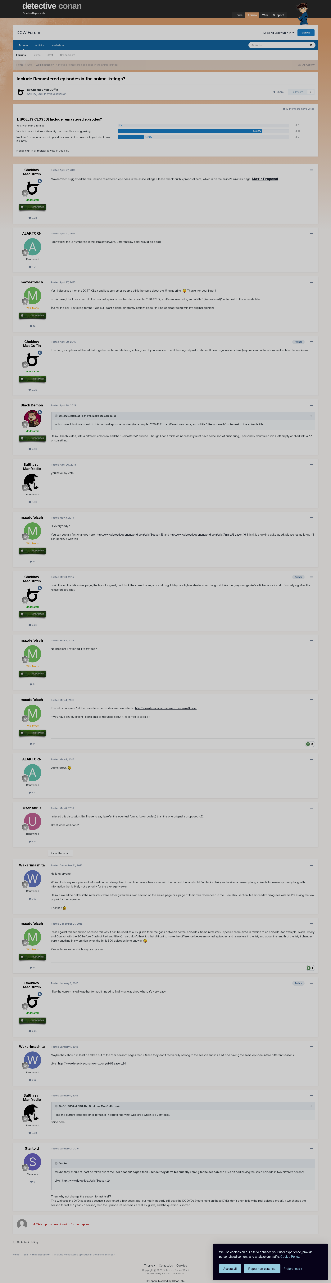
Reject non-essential (262, 1268)
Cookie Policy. (290, 1256)
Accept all (230, 1268)
